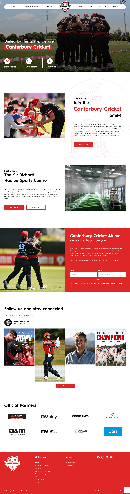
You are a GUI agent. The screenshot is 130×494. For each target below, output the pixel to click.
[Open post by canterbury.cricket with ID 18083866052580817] (111, 347)
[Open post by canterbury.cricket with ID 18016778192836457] (80, 346)
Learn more (36, 207)
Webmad (123, 491)
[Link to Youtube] (111, 457)
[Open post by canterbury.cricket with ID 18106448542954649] (19, 347)
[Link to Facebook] (98, 457)
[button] (81, 7)
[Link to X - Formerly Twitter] (107, 457)
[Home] (65, 6)
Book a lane (14, 207)
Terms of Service (117, 283)
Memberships (83, 144)
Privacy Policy (105, 283)
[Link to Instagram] (102, 457)
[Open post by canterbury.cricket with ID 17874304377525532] (50, 355)
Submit (98, 280)
